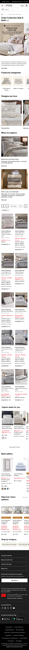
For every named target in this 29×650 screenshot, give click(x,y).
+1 (9, 488)
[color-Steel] (5, 489)
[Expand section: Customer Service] (14, 555)
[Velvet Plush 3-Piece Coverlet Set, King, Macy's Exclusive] (20, 418)
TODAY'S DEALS (5, 1)
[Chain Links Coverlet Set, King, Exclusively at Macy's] (7, 418)
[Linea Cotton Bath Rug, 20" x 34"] (7, 465)
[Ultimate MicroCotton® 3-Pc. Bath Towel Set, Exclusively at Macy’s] (20, 465)
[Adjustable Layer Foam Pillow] (21, 377)
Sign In (22, 5)
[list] (14, 41)
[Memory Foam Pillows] (7, 300)
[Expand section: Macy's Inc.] (14, 568)
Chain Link (26, 128)
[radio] (3, 438)
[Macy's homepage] (2, 14)
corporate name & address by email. (14, 646)
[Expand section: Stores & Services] (14, 564)
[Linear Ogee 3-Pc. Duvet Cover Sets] (7, 260)
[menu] (2, 6)
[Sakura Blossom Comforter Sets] (21, 260)
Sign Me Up (14, 580)
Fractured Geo (5, 128)
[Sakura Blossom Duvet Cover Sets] (7, 377)
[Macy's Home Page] (8, 5)
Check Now (19, 598)
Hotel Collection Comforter (9, 544)
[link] (7, 237)
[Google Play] (18, 618)
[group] (12, 39)
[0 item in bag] (26, 5)
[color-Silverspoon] (6, 438)
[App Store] (6, 618)
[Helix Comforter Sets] (21, 300)
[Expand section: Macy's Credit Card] (14, 560)
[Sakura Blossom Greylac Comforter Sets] (7, 221)
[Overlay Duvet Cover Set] (7, 337)
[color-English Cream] (3, 489)
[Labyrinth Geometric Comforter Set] (21, 337)
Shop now (4, 165)
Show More (4, 68)
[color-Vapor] (8, 489)
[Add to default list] (24, 412)
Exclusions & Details (11, 598)
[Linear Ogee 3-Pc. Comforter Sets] (21, 221)
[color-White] (3, 438)
